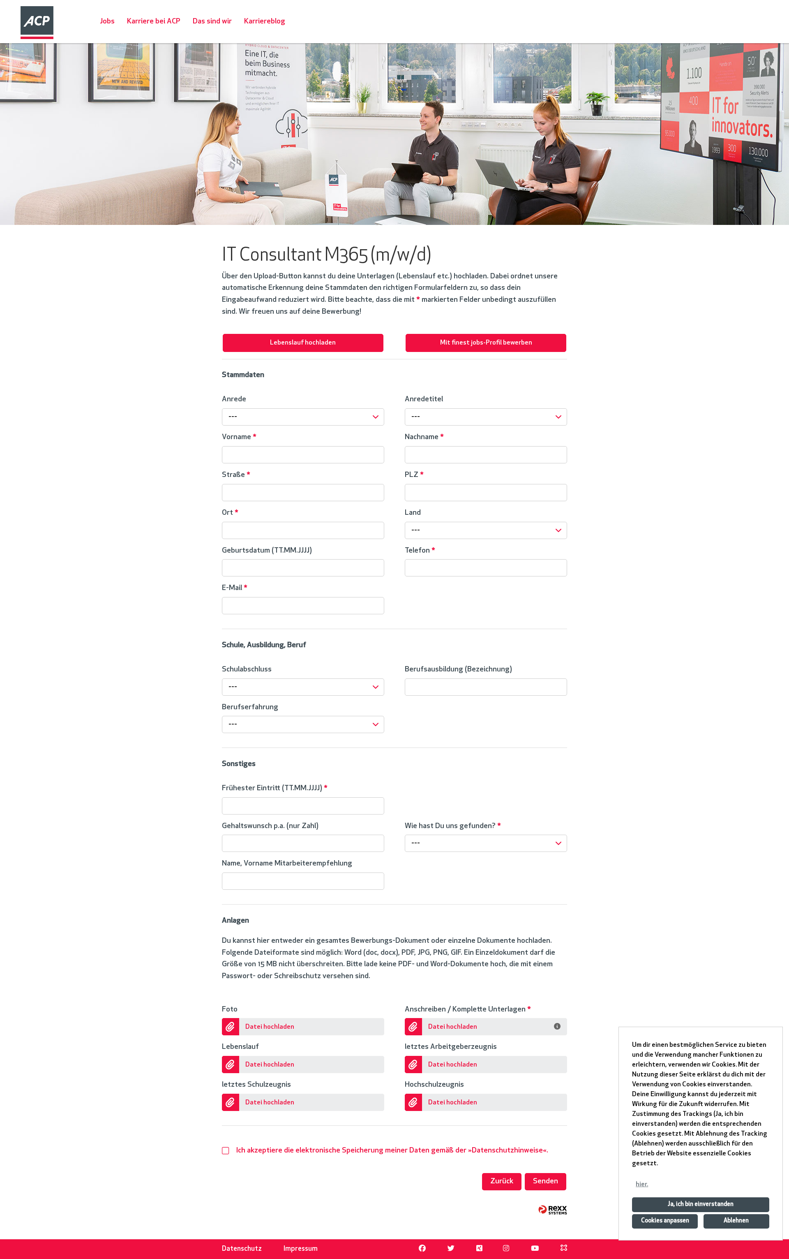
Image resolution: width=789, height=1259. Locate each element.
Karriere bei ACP (153, 21)
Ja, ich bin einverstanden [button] (701, 1204)
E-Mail (234, 588)
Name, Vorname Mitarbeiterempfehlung (287, 864)
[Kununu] (564, 1248)
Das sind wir (212, 21)
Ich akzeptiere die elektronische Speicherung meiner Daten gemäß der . (392, 1151)
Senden (545, 1181)
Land (413, 513)
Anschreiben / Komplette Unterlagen (468, 1010)
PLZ (414, 475)
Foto (230, 1010)
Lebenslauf (240, 1047)
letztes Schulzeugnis (256, 1085)
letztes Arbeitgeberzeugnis (451, 1047)
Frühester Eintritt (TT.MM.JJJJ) (275, 788)
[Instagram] (506, 1248)
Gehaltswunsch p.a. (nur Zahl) (270, 826)
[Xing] (479, 1248)
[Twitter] (451, 1248)
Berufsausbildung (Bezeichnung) (458, 669)
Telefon (420, 551)
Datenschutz (242, 1248)
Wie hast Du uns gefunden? (453, 826)
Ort (230, 513)
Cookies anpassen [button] (665, 1221)
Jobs (107, 21)
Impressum (301, 1248)
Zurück (501, 1181)
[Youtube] (535, 1248)
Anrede (234, 399)
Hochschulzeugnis (434, 1085)
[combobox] (303, 417)
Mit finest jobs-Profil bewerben (486, 343)
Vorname (239, 437)
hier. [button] (642, 1184)
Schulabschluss (247, 669)
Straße (236, 475)
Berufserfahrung (250, 707)
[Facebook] (422, 1248)
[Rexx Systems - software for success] (552, 1210)
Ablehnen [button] (736, 1221)
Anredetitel (424, 399)
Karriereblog (264, 21)
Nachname (424, 437)
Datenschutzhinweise (507, 1151)
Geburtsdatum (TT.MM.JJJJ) (267, 551)
